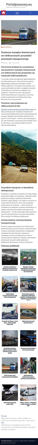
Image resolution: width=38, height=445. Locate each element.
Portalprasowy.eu (19, 4)
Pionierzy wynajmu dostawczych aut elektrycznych (17, 109)
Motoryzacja (7, 47)
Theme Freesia (24, 441)
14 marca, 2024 (15, 63)
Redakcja (5, 63)
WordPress (31, 441)
